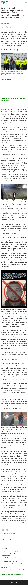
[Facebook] (6, 27)
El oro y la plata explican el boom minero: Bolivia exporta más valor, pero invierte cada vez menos (13, 565)
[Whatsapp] (3, 27)
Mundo (3, 20)
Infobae (9, 79)
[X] (10, 27)
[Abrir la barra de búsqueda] (24, 2)
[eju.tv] (4, 2)
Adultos (8, 20)
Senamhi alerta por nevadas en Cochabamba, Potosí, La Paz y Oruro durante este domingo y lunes (11, 559)
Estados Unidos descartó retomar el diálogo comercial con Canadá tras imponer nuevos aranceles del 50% (14, 553)
